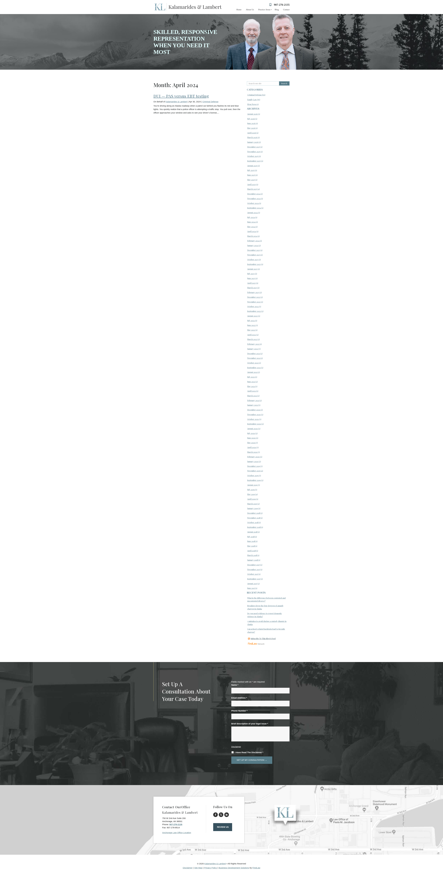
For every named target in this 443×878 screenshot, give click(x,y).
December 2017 (253, 565)
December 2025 (253, 147)
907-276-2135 (282, 4)
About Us (250, 9)
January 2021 (252, 405)
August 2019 (252, 485)
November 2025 (253, 151)
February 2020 (253, 456)
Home (238, 9)
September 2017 (253, 579)
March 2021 (252, 395)
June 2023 (251, 278)
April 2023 (251, 283)
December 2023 (253, 250)
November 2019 (253, 471)
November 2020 (254, 414)
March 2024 (252, 236)
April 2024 (251, 231)
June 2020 (251, 438)
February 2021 (253, 400)
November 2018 (253, 518)
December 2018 (253, 513)
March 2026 (252, 137)
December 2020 (253, 410)
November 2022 (253, 302)
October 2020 (253, 419)
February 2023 (253, 292)
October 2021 (252, 363)
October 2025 (252, 156)
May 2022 (251, 330)
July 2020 (251, 433)
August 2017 (252, 583)
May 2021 (251, 386)
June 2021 (251, 381)
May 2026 (251, 128)
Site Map (198, 868)
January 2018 (252, 560)
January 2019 (252, 508)
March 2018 (252, 555)
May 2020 (251, 442)
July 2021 (250, 377)
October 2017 (252, 574)
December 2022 (253, 297)
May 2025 (251, 180)
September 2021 (254, 367)
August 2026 (252, 114)
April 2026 (251, 133)
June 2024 (251, 222)
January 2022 (252, 349)
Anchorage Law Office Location (176, 833)
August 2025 (252, 165)
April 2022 (251, 334)
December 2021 (253, 353)
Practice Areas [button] (264, 9)
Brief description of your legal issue (249, 724)
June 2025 (251, 175)
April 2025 (251, 184)
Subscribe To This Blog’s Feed (263, 638)
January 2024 (252, 245)
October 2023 (252, 259)
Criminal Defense (210, 102)
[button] (440, 861)
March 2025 (252, 189)
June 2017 (251, 588)
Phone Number (239, 711)
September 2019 (254, 480)
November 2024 (253, 198)
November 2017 (253, 569)
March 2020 (252, 452)
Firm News (251, 104)
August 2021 (252, 372)
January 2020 (252, 461)
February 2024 (253, 241)
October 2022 (253, 306)
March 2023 (252, 287)
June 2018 (251, 541)
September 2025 (254, 161)
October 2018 (252, 522)
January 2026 (252, 142)
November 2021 (253, 358)
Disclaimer (236, 747)
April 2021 (251, 391)
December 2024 (253, 194)
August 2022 (252, 316)
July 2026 (251, 119)
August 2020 (252, 428)
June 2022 (251, 325)
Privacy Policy (210, 868)
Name (234, 685)
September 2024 (254, 208)
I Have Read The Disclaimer (249, 752)
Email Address (239, 698)
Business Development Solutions (234, 868)
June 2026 (251, 123)
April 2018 (251, 550)
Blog (277, 9)
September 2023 (254, 264)
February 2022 (253, 344)
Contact (286, 9)
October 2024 (253, 203)
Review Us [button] (223, 827)
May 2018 (251, 546)
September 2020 (254, 424)
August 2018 (252, 532)
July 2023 (251, 273)
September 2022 (254, 311)
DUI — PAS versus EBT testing (181, 96)
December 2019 (253, 466)
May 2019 (251, 494)
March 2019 (252, 504)
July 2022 (251, 320)
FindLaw (256, 868)
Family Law (252, 99)
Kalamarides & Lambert (176, 102)
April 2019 (251, 499)
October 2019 (252, 475)
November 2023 (253, 255)
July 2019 (251, 489)
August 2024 (252, 212)
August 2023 (252, 269)
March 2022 (252, 339)
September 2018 (254, 527)
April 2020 (251, 447)
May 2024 (251, 226)
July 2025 (251, 170)
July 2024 (251, 217)
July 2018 (250, 536)
